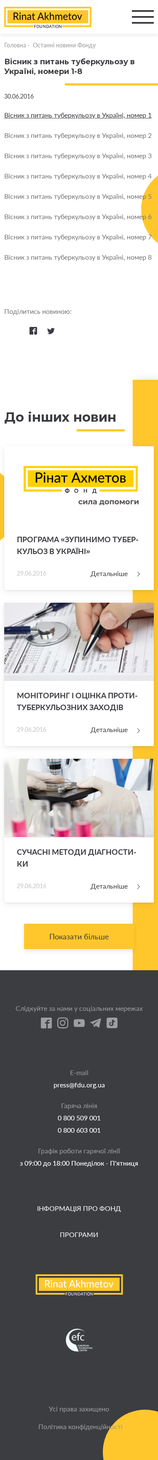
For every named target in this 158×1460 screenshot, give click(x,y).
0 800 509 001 (79, 1118)
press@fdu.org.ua (79, 1085)
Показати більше (79, 936)
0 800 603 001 (79, 1130)
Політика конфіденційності (80, 1426)
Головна (15, 45)
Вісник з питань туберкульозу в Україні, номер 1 (78, 115)
